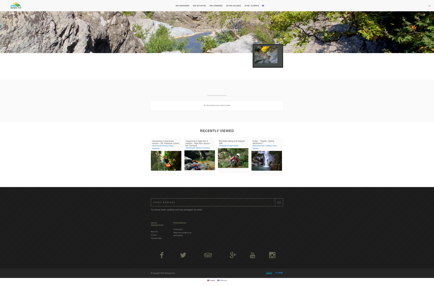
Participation (178, 229)
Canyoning (207, 30)
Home (197, 30)
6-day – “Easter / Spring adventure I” (263, 142)
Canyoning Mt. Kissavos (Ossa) (162, 146)
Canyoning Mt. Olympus (194, 148)
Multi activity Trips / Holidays (262, 146)
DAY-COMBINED (216, 6)
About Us (154, 231)
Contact (154, 235)
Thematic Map (156, 238)
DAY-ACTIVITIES (199, 6)
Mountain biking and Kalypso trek (232, 142)
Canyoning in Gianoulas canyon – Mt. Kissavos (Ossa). (166, 142)
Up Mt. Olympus (252, 6)
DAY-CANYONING (182, 6)
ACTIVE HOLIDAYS (233, 6)
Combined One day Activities (228, 146)
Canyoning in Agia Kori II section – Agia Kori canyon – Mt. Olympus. (198, 143)
